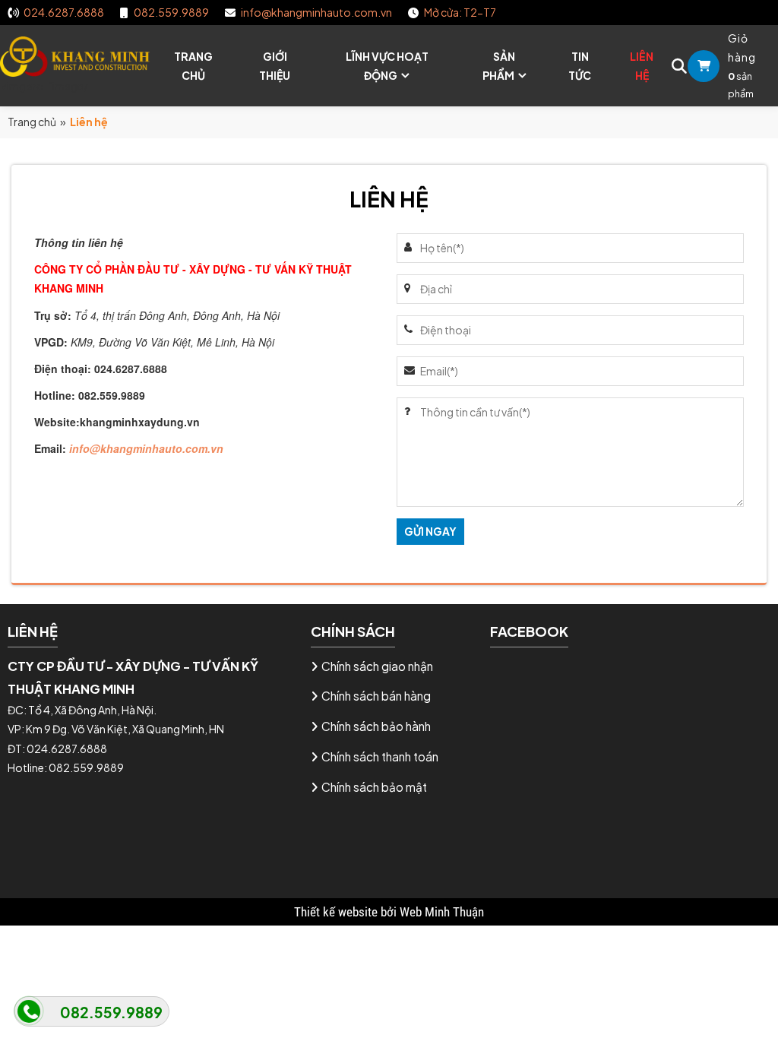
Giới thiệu (274, 65)
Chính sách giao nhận (377, 666)
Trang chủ (193, 65)
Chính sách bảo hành (376, 726)
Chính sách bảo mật (374, 787)
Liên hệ (641, 65)
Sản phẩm (499, 65)
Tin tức (579, 65)
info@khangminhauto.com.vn (146, 448)
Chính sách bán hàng (376, 695)
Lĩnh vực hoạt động (387, 65)
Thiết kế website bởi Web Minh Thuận (389, 911)
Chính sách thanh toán (379, 756)
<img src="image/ (44, 86)
